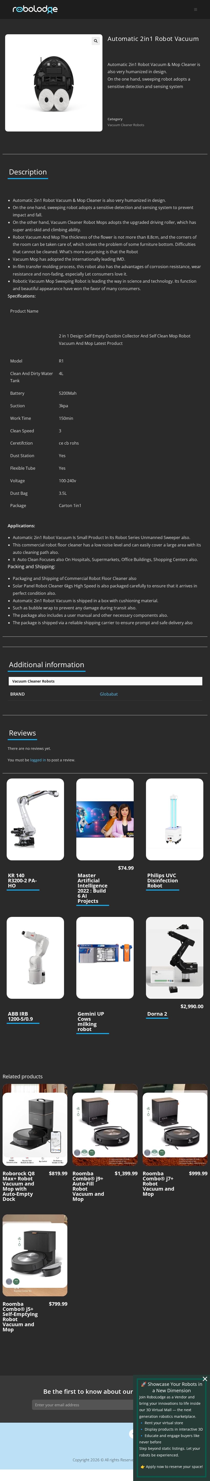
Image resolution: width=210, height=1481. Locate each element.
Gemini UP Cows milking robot (91, 1021)
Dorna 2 (157, 1013)
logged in (38, 760)
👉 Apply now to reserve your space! (172, 1466)
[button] (96, 41)
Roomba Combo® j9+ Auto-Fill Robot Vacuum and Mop (88, 1186)
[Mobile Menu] (195, 9)
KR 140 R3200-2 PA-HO (22, 880)
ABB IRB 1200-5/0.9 (20, 1016)
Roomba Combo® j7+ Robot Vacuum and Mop (158, 1184)
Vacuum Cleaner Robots (126, 125)
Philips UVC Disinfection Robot (162, 880)
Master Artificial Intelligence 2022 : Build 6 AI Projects (93, 888)
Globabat (109, 694)
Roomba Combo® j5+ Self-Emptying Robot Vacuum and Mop (20, 1316)
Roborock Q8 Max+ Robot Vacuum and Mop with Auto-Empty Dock (19, 1186)
